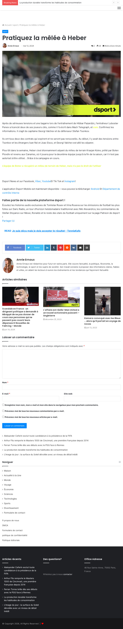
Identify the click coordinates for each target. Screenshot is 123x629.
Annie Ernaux (13, 46)
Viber (38, 181)
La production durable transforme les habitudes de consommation (50, 2)
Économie (9, 489)
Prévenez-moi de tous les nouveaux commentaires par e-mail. (34, 411)
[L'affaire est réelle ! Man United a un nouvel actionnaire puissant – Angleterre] (61, 297)
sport (15, 25)
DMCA (5, 525)
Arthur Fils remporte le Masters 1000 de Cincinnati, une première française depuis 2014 (46, 440)
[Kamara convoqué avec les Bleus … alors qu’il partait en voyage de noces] (102, 301)
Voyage (7, 485)
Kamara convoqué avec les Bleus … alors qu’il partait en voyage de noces (102, 321)
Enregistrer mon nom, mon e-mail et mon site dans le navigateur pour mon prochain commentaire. (52, 405)
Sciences (8, 494)
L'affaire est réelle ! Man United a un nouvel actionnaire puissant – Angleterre (61, 312)
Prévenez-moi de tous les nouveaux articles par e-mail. (31, 417)
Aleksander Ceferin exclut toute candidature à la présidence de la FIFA (38, 436)
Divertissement (11, 508)
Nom (5, 382)
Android (95, 188)
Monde (7, 480)
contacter (67, 574)
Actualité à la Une (12, 475)
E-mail (6, 394)
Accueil (7, 25)
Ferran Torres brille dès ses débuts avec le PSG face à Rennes (34, 445)
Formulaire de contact (14, 513)
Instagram (69, 181)
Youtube (46, 181)
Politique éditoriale (11, 540)
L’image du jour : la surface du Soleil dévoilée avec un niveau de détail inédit (41, 454)
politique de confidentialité (14, 535)
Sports (7, 503)
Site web (68, 394)
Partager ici (8, 220)
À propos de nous (10, 520)
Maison (7, 471)
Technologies (10, 499)
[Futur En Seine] (16, 13)
